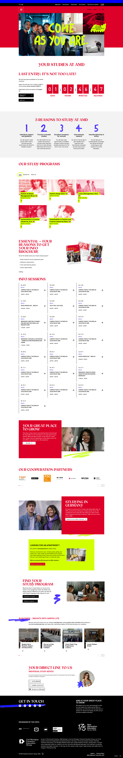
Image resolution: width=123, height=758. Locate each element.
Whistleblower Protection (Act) (95, 755)
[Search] (100, 9)
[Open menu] (103, 9)
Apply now (98, 29)
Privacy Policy (100, 753)
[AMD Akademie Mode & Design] (21, 9)
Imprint (92, 753)
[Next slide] (102, 486)
